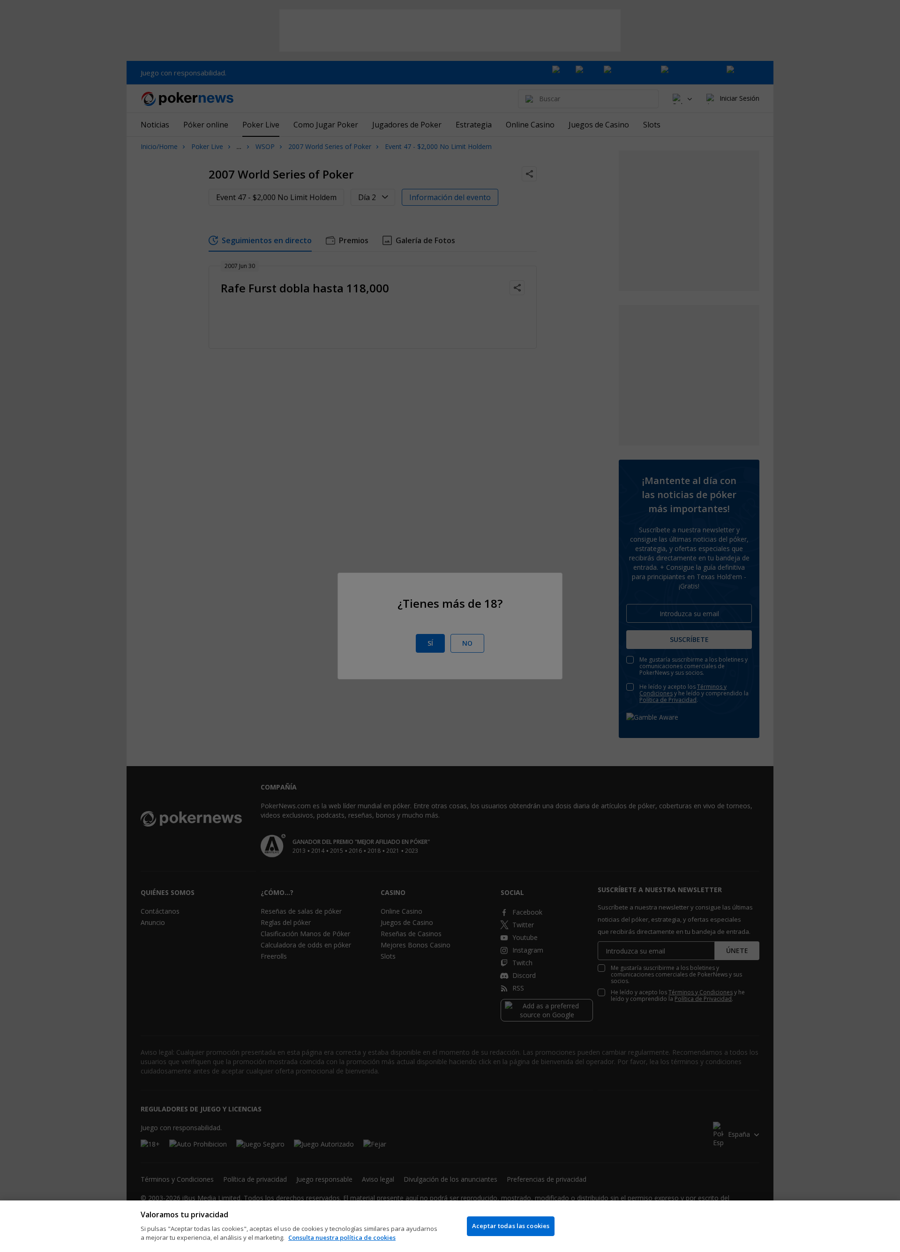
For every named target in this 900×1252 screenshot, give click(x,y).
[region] (450, 1226)
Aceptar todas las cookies (510, 1226)
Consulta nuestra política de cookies (342, 1237)
